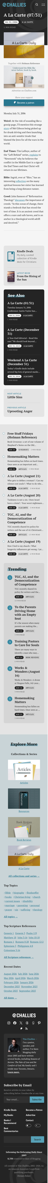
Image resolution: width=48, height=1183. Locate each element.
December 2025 (12, 986)
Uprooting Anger (19, 411)
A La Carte (27, 22)
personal (35, 905)
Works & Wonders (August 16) (27, 671)
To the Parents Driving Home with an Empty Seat (25, 612)
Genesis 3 (20, 933)
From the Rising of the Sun (29, 277)
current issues (12, 901)
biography (19, 892)
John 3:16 (22, 937)
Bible (8, 892)
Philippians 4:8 (25, 946)
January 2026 (26, 982)
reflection (21, 181)
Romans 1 (9, 941)
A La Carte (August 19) (23, 541)
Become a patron (25, 102)
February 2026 (11, 982)
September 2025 (27, 990)
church (36, 897)
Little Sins (14, 397)
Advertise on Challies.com (24, 90)
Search (37, 1139)
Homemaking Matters (23, 456)
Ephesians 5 (10, 946)
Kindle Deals (27, 256)
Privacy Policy (24, 1175)
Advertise (30, 1115)
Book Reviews (24, 839)
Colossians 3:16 (12, 950)
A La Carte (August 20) (23, 495)
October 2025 (11, 990)
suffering (25, 909)
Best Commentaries (11, 1130)
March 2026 (33, 978)
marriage (10, 905)
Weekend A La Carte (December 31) (22, 362)
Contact (29, 1120)
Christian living (22, 897)
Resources (24, 811)
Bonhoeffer (33, 892)
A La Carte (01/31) (20, 303)
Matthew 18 (10, 937)
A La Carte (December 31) (23, 331)
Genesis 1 (9, 933)
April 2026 (20, 978)
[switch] (28, 1125)
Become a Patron (34, 1109)
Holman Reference (31, 63)
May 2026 (9, 978)
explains (33, 154)
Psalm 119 (31, 933)
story (6, 128)
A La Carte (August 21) (23, 476)
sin (16, 909)
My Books (8, 1115)
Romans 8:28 (22, 941)
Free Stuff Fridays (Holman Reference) (22, 435)
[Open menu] (43, 4)
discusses (20, 200)
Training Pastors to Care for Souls (27, 643)
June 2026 (34, 973)
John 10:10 (34, 937)
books (8, 897)
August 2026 (10, 973)
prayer (8, 909)
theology (37, 909)
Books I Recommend (10, 1122)
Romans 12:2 (36, 941)
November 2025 (29, 986)
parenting (23, 905)
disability (28, 901)
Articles (24, 782)
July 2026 (22, 973)
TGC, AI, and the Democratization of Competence (21, 518)
